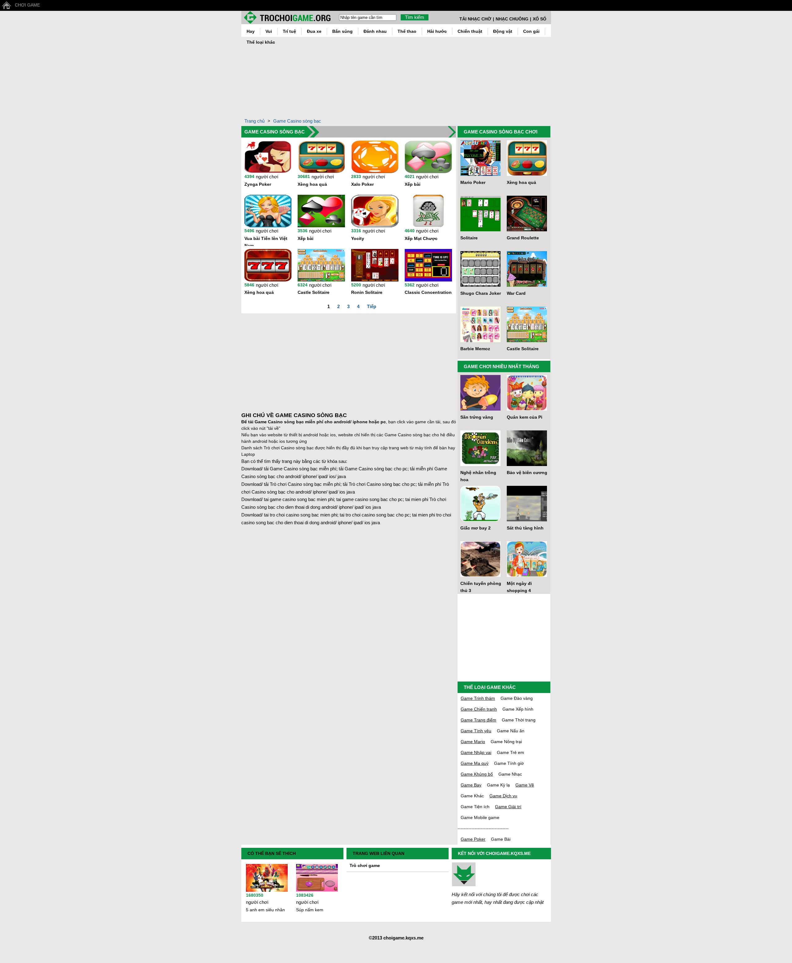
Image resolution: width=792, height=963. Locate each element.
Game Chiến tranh (479, 709)
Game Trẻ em (510, 752)
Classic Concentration (428, 292)
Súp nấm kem (309, 909)
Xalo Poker (362, 184)
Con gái (531, 31)
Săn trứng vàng (476, 417)
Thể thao (407, 31)
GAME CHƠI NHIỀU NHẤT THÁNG (501, 366)
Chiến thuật (470, 31)
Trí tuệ (289, 31)
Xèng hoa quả (312, 184)
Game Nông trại (506, 741)
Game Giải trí (508, 806)
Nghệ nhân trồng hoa (478, 476)
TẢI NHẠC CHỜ (475, 18)
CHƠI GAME (27, 4)
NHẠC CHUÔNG (512, 18)
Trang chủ (254, 121)
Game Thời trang (519, 719)
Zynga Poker (257, 184)
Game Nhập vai (476, 752)
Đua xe (314, 31)
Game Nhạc (510, 774)
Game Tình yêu (476, 730)
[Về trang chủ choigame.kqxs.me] (290, 17)
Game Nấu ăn (510, 730)
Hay (251, 31)
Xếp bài (412, 184)
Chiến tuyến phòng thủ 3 (480, 587)
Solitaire (469, 237)
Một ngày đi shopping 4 (519, 587)
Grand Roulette (523, 237)
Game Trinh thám (478, 698)
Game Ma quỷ (475, 763)
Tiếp (371, 306)
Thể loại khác (261, 42)
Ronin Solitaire (366, 292)
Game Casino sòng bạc (297, 121)
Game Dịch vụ (503, 795)
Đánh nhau (375, 31)
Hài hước (437, 31)
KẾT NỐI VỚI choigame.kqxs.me (494, 853)
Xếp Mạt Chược (421, 238)
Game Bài (500, 839)
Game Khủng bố (477, 774)
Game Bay (471, 784)
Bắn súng (342, 31)
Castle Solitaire (313, 292)
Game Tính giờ (509, 763)
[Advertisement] (536, 75)
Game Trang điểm (478, 719)
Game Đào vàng (517, 698)
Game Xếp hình (517, 709)
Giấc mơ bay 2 (475, 527)
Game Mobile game (480, 817)
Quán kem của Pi (524, 417)
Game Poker (473, 839)
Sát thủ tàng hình (525, 527)
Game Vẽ (524, 784)
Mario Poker (472, 182)
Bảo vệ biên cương (527, 472)
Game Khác (472, 795)
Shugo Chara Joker (480, 293)
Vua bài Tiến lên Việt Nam (265, 241)
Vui (268, 31)
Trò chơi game (365, 865)
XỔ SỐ (539, 18)
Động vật (502, 31)
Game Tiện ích (475, 806)
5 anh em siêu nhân (265, 909)
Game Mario (473, 741)
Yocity (357, 238)
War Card (516, 293)
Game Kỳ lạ (498, 784)
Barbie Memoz (475, 348)
